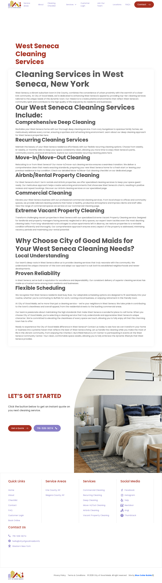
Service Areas (27, 4)
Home (11, 490)
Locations (117, 4)
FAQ (10, 510)
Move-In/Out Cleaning (94, 505)
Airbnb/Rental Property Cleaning (57, 175)
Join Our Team (101, 4)
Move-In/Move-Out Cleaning (52, 157)
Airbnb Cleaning (91, 510)
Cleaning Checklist (52, 4)
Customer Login (85, 4)
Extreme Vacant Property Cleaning (59, 210)
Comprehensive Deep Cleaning (55, 122)
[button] (71, 4)
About (41, 4)
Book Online (14, 520)
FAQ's (127, 4)
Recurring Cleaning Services (51, 139)
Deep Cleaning (90, 500)
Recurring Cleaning (92, 495)
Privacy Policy (60, 575)
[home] (15, 4)
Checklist (12, 500)
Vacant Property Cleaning (96, 515)
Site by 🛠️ (141, 575)
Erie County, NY (53, 490)
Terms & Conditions (76, 575)
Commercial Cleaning (43, 192)
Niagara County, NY (55, 495)
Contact (12, 505)
